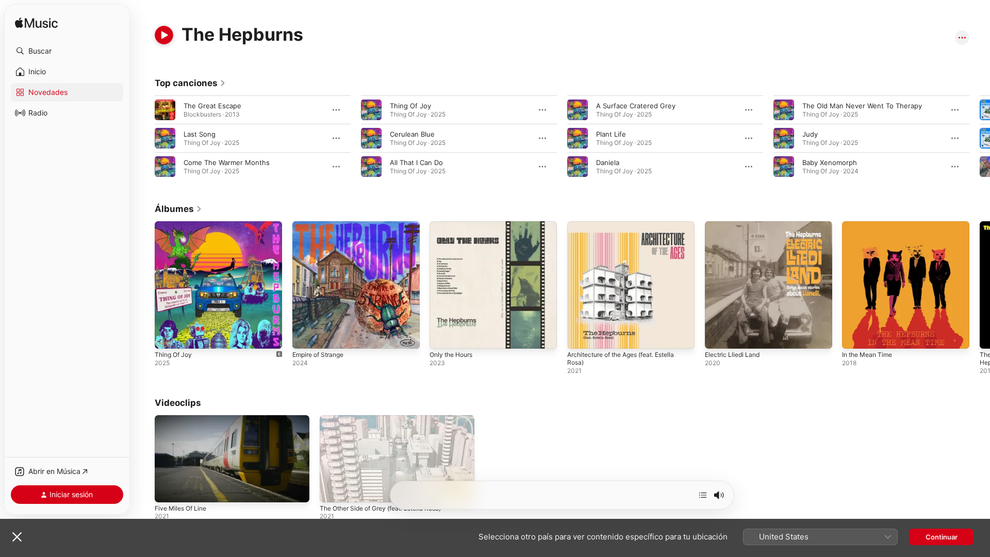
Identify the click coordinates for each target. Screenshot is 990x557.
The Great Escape (212, 106)
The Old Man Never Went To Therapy (862, 106)
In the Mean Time (870, 225)
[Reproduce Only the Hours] (442, 335)
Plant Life (611, 134)
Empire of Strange (321, 225)
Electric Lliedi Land (735, 225)
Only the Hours (454, 225)
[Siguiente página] (979, 138)
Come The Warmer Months (227, 162)
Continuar (942, 537)
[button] (67, 51)
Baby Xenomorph (829, 162)
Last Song (200, 134)
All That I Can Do (416, 162)
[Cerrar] (17, 537)
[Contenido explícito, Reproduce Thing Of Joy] (167, 335)
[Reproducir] (164, 35)
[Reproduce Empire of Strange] (305, 335)
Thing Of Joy (410, 106)
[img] (36, 23)
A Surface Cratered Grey (635, 106)
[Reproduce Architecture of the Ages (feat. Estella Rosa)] (580, 335)
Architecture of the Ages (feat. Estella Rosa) (628, 229)
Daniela (607, 162)
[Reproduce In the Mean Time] (855, 335)
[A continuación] (703, 495)
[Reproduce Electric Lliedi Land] (717, 335)
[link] (190, 83)
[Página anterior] (144, 138)
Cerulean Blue (412, 134)
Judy (810, 134)
